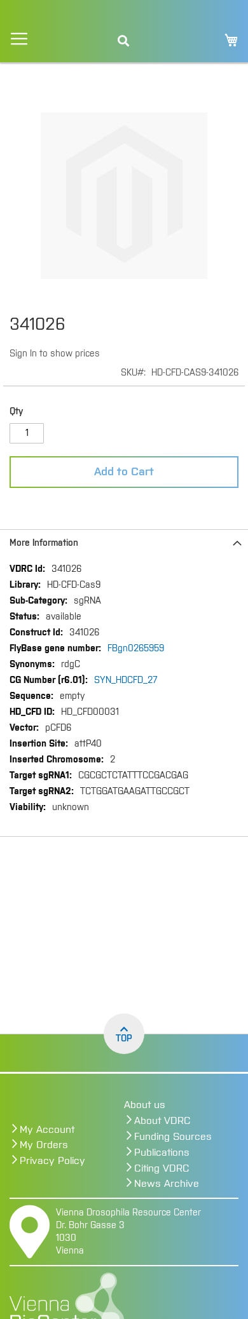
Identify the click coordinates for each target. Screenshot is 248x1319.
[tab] (124, 543)
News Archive (166, 1184)
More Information (44, 543)
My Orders (44, 1145)
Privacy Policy (52, 1161)
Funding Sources (173, 1137)
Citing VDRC (161, 1168)
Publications (161, 1152)
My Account (47, 1130)
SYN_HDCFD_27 (126, 680)
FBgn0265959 (135, 648)
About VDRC (162, 1121)
